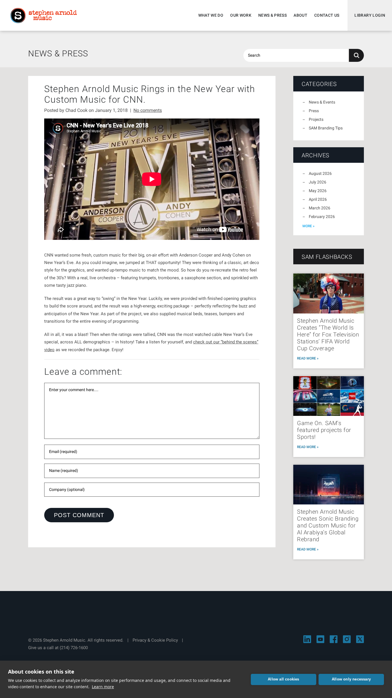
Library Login (369, 15)
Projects (316, 119)
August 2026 (320, 173)
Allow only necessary (351, 679)
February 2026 (322, 216)
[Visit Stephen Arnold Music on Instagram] (347, 639)
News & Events (322, 102)
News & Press (272, 15)
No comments (147, 110)
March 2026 (319, 208)
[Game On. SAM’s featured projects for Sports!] (328, 396)
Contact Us (326, 15)
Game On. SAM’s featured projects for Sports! (324, 430)
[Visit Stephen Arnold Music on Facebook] (333, 639)
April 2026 (318, 199)
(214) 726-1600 (74, 647)
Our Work (240, 15)
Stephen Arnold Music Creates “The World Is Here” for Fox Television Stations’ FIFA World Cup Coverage (328, 334)
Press (314, 110)
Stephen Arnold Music (43, 15)
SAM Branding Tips (326, 128)
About (300, 15)
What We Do (211, 15)
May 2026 (318, 190)
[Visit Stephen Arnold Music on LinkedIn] (307, 639)
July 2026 (317, 182)
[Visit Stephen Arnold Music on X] (360, 639)
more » (308, 226)
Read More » (308, 358)
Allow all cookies (283, 679)
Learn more (103, 686)
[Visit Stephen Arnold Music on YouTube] (320, 639)
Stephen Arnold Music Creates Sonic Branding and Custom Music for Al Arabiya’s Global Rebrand (327, 525)
